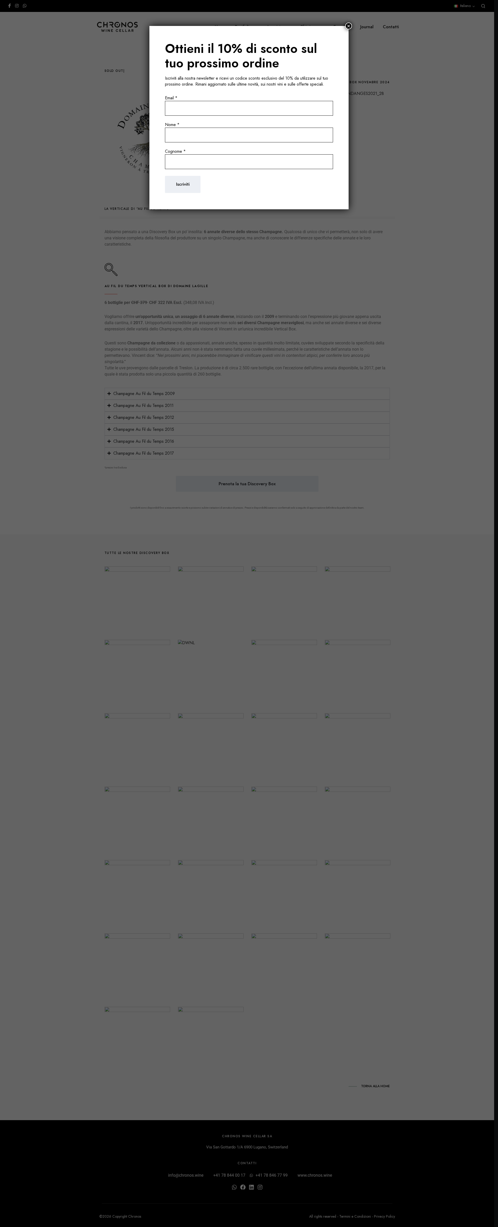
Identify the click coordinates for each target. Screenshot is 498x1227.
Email (171, 98)
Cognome (175, 151)
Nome (172, 125)
